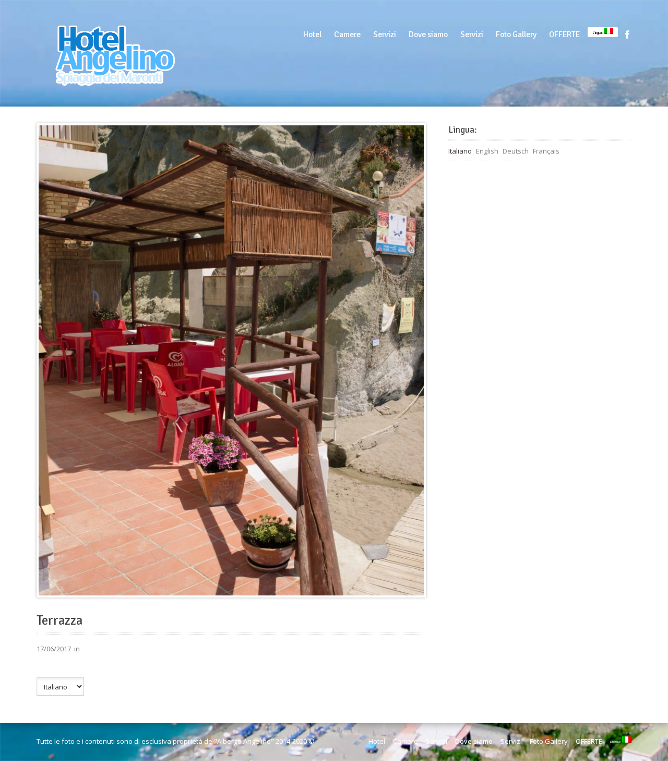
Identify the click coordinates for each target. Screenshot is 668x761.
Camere (347, 34)
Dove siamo (428, 34)
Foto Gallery (516, 34)
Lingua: (598, 32)
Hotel (312, 34)
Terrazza (59, 620)
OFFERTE (564, 34)
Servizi (384, 34)
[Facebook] (627, 34)
